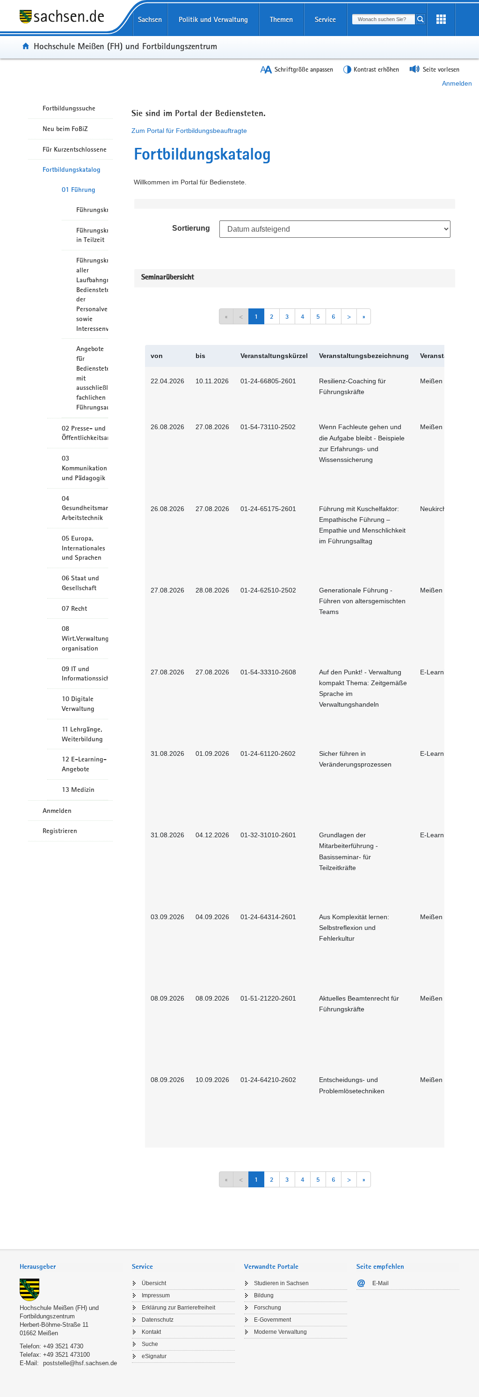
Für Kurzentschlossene (75, 149)
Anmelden (457, 83)
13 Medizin (78, 789)
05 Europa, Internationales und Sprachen (83, 548)
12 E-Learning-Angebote (84, 764)
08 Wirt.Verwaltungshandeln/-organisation (85, 638)
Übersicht (154, 1283)
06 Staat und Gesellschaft (80, 583)
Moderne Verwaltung (280, 1332)
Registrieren (60, 830)
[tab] (71, 1268)
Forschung (267, 1307)
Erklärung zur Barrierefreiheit (178, 1307)
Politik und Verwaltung (213, 19)
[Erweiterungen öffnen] (441, 19)
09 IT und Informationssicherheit (85, 674)
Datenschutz (158, 1320)
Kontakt (151, 1332)
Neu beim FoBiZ (65, 128)
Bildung (264, 1295)
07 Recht (74, 608)
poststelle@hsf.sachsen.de (80, 1363)
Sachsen (150, 19)
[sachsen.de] (71, 23)
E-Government (272, 1320)
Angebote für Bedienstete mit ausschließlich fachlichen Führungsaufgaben (92, 377)
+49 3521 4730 (63, 1346)
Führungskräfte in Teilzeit (92, 235)
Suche (150, 1344)
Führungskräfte (92, 209)
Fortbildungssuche (69, 108)
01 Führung (78, 189)
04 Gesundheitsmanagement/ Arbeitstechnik (85, 508)
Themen (281, 19)
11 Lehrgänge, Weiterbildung (82, 734)
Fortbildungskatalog (72, 169)
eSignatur (154, 1356)
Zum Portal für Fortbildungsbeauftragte (189, 130)
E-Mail (380, 1283)
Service (325, 19)
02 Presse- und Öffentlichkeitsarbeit (85, 433)
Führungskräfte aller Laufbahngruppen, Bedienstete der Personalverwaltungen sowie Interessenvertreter (92, 294)
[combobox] (383, 19)
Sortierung (191, 228)
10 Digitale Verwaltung (78, 704)
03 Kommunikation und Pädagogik (84, 468)
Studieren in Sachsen (281, 1283)
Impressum (156, 1295)
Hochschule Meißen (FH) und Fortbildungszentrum (125, 45)
